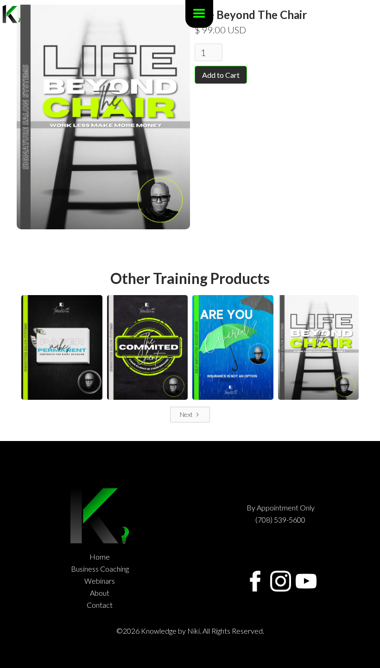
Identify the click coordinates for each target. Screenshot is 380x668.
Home (99, 557)
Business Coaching (100, 569)
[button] (199, 14)
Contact (100, 605)
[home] (11, 14)
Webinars (99, 581)
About (99, 593)
